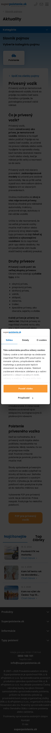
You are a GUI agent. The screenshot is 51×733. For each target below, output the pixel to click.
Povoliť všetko (25, 388)
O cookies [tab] (42, 340)
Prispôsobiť (24, 398)
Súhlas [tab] (9, 340)
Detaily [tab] (25, 340)
